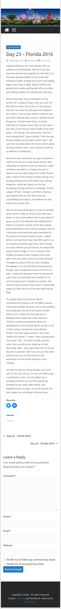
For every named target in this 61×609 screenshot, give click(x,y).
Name (7, 516)
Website (7, 545)
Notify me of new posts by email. (25, 564)
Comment (9, 476)
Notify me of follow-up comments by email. (31, 559)
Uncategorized (13, 47)
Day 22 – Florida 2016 (19, 436)
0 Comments (45, 60)
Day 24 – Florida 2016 (42, 443)
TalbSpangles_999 (16, 60)
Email (7, 531)
